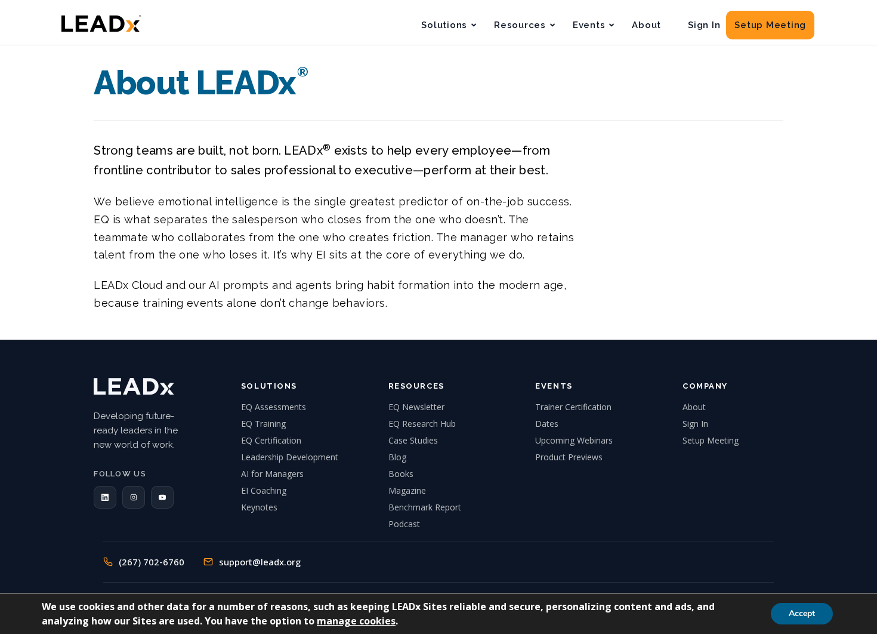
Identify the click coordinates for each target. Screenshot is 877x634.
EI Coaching (263, 490)
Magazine (407, 490)
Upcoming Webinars (574, 440)
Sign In (704, 25)
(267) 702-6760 (151, 562)
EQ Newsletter (416, 407)
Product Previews (569, 457)
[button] (105, 497)
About (646, 25)
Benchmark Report (424, 507)
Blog (397, 457)
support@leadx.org (260, 562)
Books (400, 473)
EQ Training (263, 423)
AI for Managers (272, 473)
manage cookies (356, 620)
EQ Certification (271, 440)
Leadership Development (289, 457)
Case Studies (413, 440)
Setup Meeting (770, 25)
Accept (802, 613)
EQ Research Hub (422, 423)
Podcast (404, 524)
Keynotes (259, 507)
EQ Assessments (273, 407)
